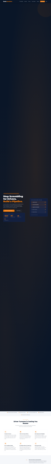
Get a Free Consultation (8, 210)
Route (7, 1)
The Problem (21, 1)
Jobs (46, 1)
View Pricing (18, 210)
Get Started (42, 1)
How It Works (34, 1)
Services (25, 1)
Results (38, 1)
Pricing (29, 1)
